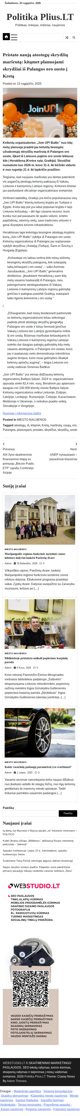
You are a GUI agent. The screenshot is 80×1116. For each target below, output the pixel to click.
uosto (73, 429)
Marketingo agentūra (27, 1091)
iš (28, 425)
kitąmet (35, 425)
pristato (38, 429)
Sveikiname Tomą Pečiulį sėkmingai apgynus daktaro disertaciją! (38, 860)
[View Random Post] (66, 37)
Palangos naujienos (66, 1109)
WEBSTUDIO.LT (14, 1063)
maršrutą (56, 425)
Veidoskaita (7, 1104)
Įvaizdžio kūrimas (52, 1100)
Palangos (9, 429)
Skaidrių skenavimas (14, 1095)
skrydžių (62, 429)
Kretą (45, 425)
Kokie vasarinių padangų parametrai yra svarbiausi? (38, 767)
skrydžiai (50, 429)
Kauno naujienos (12, 1109)
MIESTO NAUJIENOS (31, 419)
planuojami (24, 429)
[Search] (73, 37)
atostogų (19, 425)
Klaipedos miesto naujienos (49, 1095)
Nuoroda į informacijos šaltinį (22, 413)
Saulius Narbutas (26, 1100)
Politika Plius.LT (40, 17)
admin (8, 563)
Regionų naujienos (38, 1109)
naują (67, 425)
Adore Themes (16, 1081)
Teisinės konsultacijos (57, 1091)
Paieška (8, 807)
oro (74, 425)
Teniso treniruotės (29, 1104)
